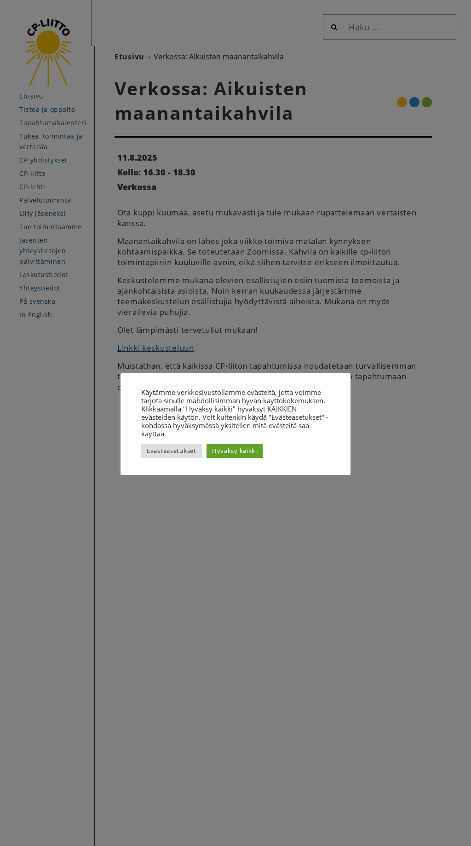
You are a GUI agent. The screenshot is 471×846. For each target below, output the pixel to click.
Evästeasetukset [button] (171, 450)
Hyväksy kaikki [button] (234, 450)
